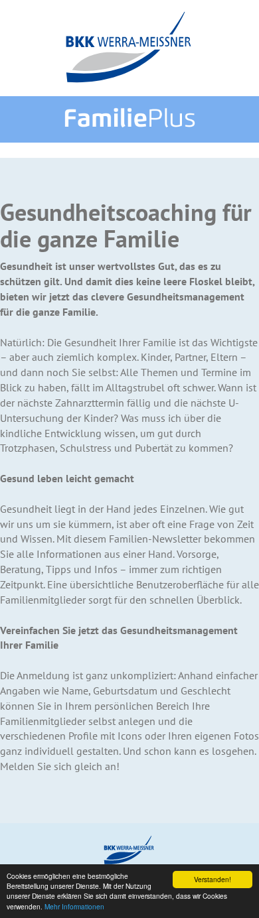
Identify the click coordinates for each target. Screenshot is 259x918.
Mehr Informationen (74, 906)
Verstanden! (212, 879)
